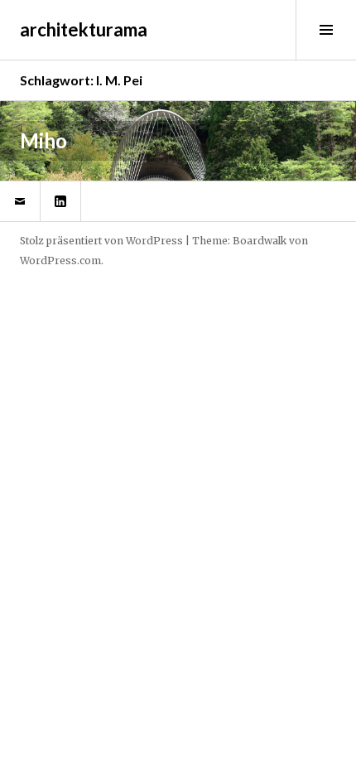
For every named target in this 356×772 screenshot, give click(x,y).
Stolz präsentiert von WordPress (101, 240)
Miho (43, 140)
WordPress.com (60, 260)
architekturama (83, 29)
